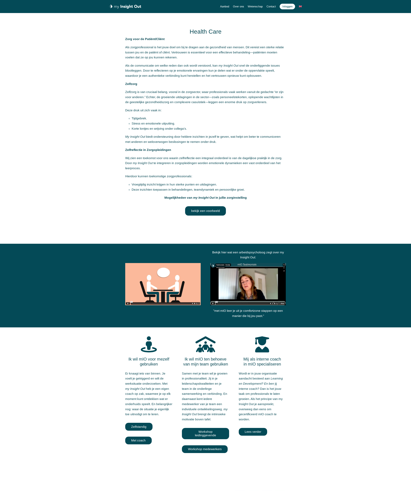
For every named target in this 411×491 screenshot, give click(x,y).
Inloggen (287, 6)
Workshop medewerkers (205, 449)
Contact (271, 6)
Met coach (138, 440)
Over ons (238, 6)
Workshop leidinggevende (205, 433)
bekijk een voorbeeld (205, 211)
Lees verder (253, 431)
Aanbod (224, 6)
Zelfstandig (138, 426)
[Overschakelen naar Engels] (300, 6)
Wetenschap (255, 6)
